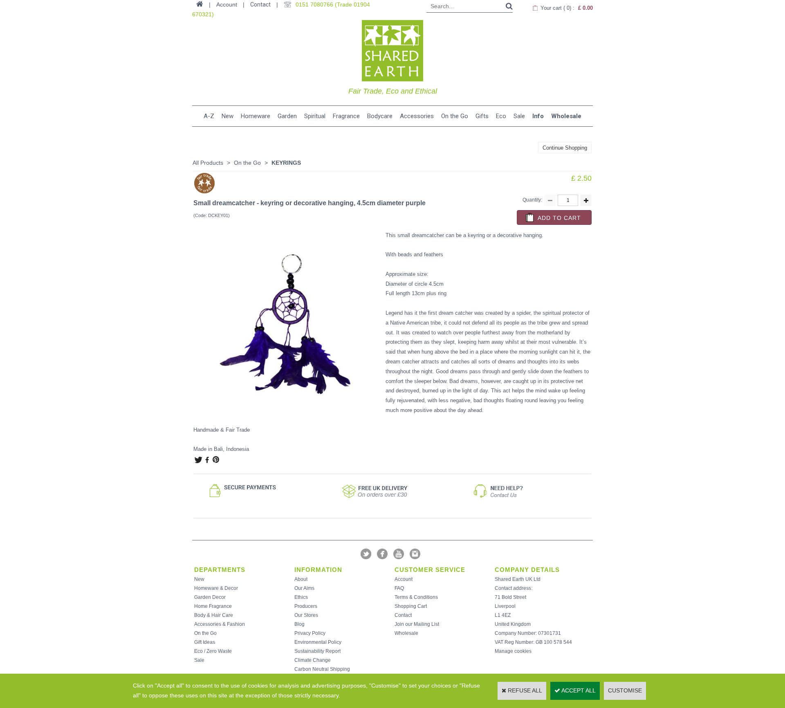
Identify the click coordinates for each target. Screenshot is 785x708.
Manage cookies (513, 651)
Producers (305, 606)
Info (538, 116)
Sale (519, 116)
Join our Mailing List (417, 624)
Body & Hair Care (213, 615)
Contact (260, 4)
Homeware (255, 116)
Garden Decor (210, 597)
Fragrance (346, 116)
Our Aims (304, 588)
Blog (299, 624)
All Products (208, 162)
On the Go (454, 116)
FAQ (399, 588)
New (227, 116)
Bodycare (379, 116)
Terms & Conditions (416, 597)
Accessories (417, 116)
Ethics (301, 597)
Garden (287, 116)
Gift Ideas (204, 642)
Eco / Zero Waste (213, 651)
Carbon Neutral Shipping (322, 669)
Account (404, 579)
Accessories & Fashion (219, 624)
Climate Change (312, 660)
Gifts (482, 116)
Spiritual (314, 116)
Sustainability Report (317, 651)
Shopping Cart (411, 606)
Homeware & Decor (216, 588)
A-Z (209, 116)
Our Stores (306, 615)
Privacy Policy (309, 633)
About (300, 579)
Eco (501, 116)
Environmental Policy (317, 642)
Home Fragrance (213, 606)
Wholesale (566, 116)
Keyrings (286, 162)
